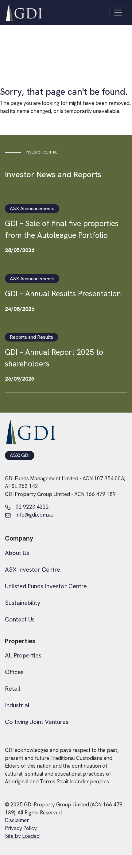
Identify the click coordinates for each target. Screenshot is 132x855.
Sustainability (22, 603)
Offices (14, 672)
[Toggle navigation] (118, 12)
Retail (12, 689)
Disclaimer (17, 820)
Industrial (17, 705)
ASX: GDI (19, 455)
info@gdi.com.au (34, 514)
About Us (17, 553)
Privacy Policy (21, 828)
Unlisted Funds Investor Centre (46, 586)
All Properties (23, 655)
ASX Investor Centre (32, 569)
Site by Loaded (22, 836)
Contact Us (20, 619)
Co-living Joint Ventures (36, 722)
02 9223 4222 (32, 506)
